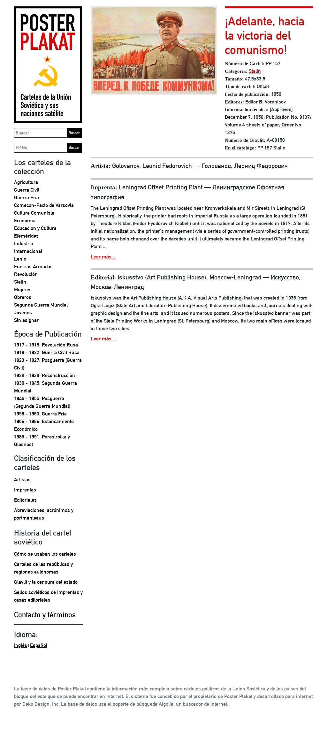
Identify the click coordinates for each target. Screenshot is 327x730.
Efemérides (26, 236)
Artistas (22, 479)
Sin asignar (26, 320)
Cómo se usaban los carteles (45, 554)
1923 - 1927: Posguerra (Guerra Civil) (48, 364)
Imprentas (25, 490)
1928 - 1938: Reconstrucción (44, 375)
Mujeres (23, 289)
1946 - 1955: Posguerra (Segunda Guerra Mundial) (42, 402)
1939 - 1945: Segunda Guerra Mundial (45, 387)
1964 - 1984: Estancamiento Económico (44, 425)
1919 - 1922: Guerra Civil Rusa (47, 352)
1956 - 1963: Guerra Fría (40, 414)
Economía (24, 220)
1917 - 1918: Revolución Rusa (46, 345)
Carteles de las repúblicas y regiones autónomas (43, 568)
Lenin (20, 259)
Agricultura (26, 182)
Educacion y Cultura (35, 228)
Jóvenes (23, 312)
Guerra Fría (26, 197)
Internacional (28, 251)
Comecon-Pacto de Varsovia (44, 205)
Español (38, 645)
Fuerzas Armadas (33, 266)
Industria (23, 243)
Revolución (26, 274)
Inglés (20, 645)
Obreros (22, 297)
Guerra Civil (26, 190)
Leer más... (103, 257)
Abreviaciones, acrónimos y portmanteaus (43, 514)
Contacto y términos (45, 614)
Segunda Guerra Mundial (41, 305)
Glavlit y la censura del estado (46, 582)
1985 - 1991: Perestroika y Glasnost (42, 440)
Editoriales (25, 500)
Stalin (20, 282)
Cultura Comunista (34, 213)
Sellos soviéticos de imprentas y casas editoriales (48, 596)
